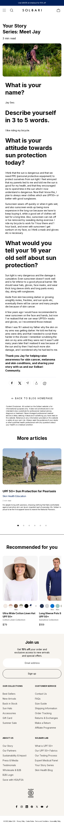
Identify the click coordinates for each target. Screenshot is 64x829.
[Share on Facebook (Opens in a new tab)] (12, 385)
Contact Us (41, 693)
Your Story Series (44, 765)
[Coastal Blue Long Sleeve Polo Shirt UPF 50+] (52, 606)
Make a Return (43, 723)
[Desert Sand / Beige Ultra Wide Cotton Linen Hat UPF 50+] (11, 606)
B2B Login (8, 774)
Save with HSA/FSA (13, 779)
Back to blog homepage (34, 398)
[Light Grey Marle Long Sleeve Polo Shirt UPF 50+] (47, 606)
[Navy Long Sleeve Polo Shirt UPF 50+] (42, 606)
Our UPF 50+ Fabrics (46, 750)
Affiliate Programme (45, 727)
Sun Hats (7, 708)
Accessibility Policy (55, 821)
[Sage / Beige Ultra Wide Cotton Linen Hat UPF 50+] (21, 606)
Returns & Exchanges (46, 718)
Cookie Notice (30, 821)
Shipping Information (46, 708)
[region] (20, 606)
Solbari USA (12, 821)
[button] (4, 10)
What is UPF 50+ (44, 745)
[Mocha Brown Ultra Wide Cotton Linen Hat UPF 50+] (16, 606)
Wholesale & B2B (12, 770)
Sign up (32, 673)
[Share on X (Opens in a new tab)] (20, 383)
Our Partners (9, 750)
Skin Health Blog (44, 770)
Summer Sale (10, 723)
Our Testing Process (46, 755)
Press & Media (10, 760)
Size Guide (41, 703)
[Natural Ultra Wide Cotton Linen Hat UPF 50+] (5, 606)
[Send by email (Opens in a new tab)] (27, 385)
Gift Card (7, 718)
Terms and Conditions (42, 821)
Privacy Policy (21, 821)
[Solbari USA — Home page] (32, 10)
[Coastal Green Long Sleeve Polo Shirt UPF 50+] (58, 606)
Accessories (9, 713)
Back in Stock (10, 703)
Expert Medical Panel (46, 760)
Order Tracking (43, 713)
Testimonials (9, 765)
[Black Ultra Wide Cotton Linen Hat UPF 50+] (26, 606)
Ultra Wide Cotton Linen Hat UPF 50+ (19, 615)
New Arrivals (9, 698)
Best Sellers (9, 693)
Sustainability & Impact (14, 755)
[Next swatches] (34, 606)
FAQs (38, 698)
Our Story (8, 745)
